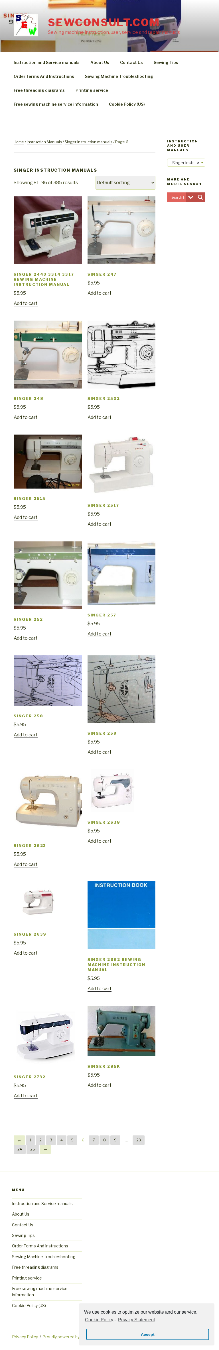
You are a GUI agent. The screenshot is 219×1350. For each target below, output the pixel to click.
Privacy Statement (136, 1319)
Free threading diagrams (39, 90)
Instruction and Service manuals (47, 62)
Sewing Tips (166, 62)
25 (32, 1149)
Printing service (92, 90)
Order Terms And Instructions (44, 76)
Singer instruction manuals (88, 142)
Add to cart (26, 303)
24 (19, 1149)
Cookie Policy (99, 1319)
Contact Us (131, 62)
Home (19, 142)
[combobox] (186, 163)
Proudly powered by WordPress (72, 1336)
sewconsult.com (104, 22)
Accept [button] (148, 1334)
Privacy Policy (25, 1336)
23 (138, 1140)
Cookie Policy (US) (127, 104)
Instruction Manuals (44, 142)
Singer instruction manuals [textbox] (187, 162)
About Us (99, 62)
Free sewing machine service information (56, 104)
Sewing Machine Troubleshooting (119, 76)
